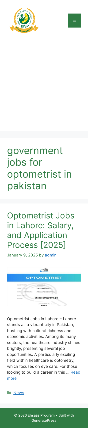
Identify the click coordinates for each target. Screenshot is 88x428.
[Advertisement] (44, 87)
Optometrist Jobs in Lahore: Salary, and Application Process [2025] (40, 230)
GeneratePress (44, 420)
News (18, 392)
